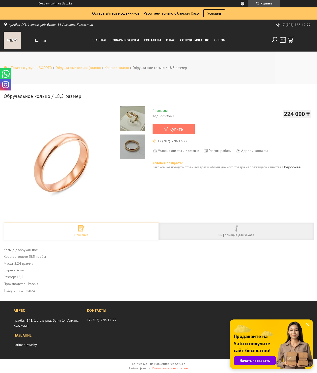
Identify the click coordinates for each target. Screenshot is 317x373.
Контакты (152, 40)
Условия (214, 13)
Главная (99, 40)
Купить (176, 129)
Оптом (220, 40)
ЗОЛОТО (45, 68)
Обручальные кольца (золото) (78, 68)
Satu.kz (180, 364)
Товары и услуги (125, 40)
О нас (170, 40)
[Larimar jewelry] (18, 40)
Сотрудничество (194, 40)
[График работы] (283, 40)
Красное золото (117, 68)
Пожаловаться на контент (170, 368)
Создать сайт (47, 3)
